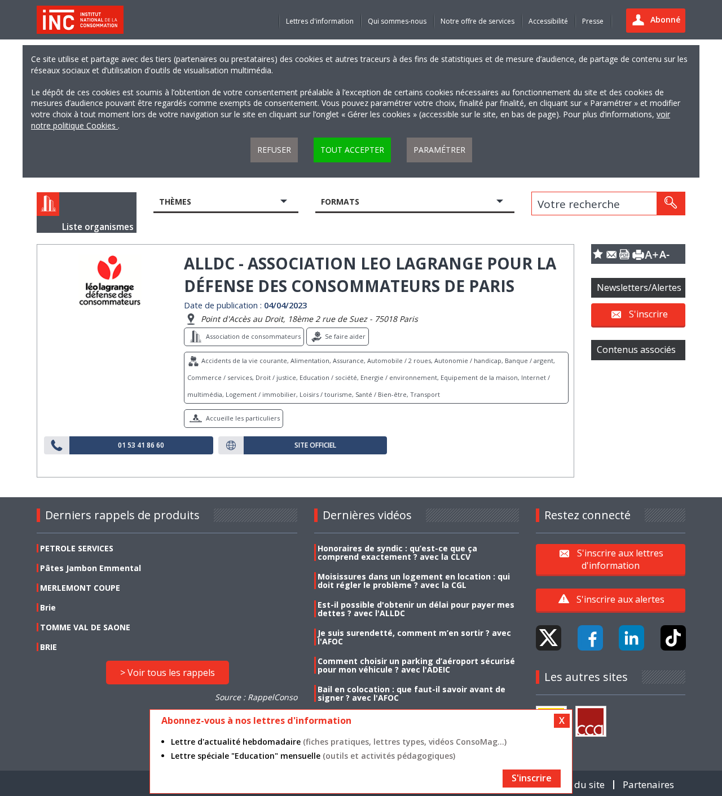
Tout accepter (352, 149)
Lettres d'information (320, 21)
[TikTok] (673, 638)
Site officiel (315, 445)
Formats (340, 201)
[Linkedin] (631, 638)
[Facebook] (590, 638)
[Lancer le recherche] (671, 203)
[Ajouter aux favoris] (598, 254)
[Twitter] (548, 638)
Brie (48, 607)
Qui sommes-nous (397, 21)
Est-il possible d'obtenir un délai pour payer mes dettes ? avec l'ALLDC (416, 608)
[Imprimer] (638, 254)
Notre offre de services (477, 21)
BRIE (48, 647)
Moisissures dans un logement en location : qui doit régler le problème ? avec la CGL (414, 580)
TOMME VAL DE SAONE (85, 627)
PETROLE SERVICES (76, 548)
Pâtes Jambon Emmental (90, 568)
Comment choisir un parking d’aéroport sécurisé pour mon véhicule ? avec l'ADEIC (416, 665)
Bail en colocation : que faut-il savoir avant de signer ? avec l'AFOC (411, 693)
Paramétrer (439, 149)
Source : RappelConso (256, 697)
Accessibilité (548, 21)
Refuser (274, 149)
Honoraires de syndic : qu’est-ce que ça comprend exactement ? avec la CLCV (397, 552)
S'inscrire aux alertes (620, 599)
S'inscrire (648, 314)
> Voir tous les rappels (167, 672)
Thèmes (175, 201)
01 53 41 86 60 (141, 445)
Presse (593, 21)
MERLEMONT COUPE (80, 587)
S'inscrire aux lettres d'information (620, 558)
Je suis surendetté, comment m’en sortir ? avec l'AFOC (414, 637)
